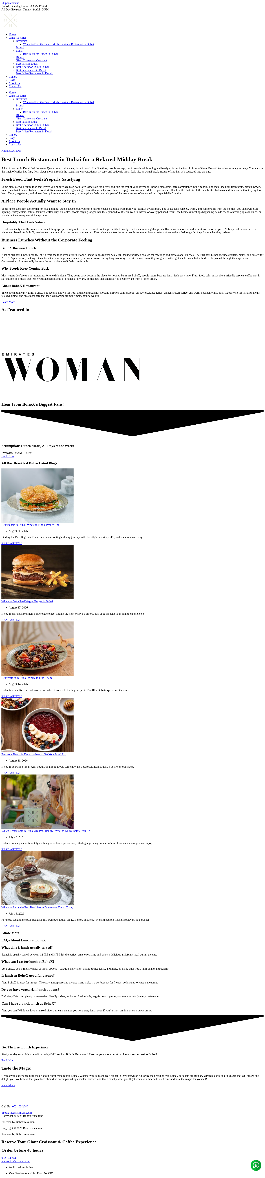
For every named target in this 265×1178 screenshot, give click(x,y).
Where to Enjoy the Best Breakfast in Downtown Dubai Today (37, 907)
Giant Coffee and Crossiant (31, 60)
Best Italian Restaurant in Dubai (34, 73)
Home (12, 34)
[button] (132, 948)
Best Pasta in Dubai (27, 63)
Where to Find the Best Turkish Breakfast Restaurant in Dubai (58, 44)
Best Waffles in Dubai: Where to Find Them (26, 677)
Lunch (19, 50)
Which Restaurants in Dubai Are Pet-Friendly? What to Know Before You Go (45, 830)
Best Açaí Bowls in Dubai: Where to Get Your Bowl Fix (33, 754)
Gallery (13, 76)
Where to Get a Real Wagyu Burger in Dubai (27, 601)
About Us (14, 83)
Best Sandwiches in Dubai (31, 70)
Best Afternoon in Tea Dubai (32, 66)
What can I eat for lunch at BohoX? (28, 961)
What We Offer (17, 37)
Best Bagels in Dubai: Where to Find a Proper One (30, 524)
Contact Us (15, 86)
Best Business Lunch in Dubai (40, 53)
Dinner (20, 57)
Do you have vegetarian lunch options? (30, 989)
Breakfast (21, 40)
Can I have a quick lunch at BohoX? (28, 1003)
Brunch (20, 47)
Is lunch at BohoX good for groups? (28, 975)
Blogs (12, 79)
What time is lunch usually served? (27, 947)
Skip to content (10, 3)
